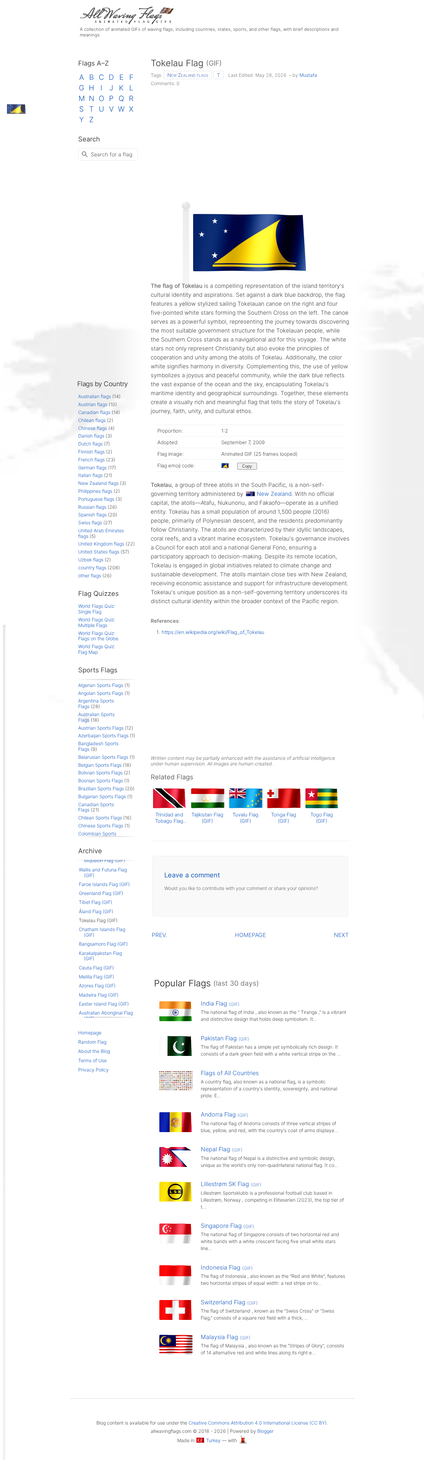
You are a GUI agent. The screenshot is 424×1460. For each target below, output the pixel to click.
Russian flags (92, 507)
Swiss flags (90, 522)
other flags (89, 575)
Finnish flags (91, 451)
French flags (91, 459)
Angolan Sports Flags (100, 693)
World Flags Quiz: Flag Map (96, 649)
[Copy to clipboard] (247, 466)
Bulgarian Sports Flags (102, 796)
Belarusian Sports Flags (103, 757)
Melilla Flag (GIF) (96, 976)
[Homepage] (126, 22)
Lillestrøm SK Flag (231, 1183)
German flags (92, 467)
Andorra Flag (224, 1114)
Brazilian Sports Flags (101, 788)
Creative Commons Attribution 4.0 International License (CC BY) (257, 1423)
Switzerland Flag (229, 1302)
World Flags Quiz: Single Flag (96, 608)
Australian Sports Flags (96, 717)
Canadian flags (94, 412)
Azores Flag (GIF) (97, 985)
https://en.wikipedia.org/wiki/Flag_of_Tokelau (213, 632)
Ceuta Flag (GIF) (96, 967)
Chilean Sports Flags (100, 817)
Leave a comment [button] (192, 875)
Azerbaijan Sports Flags (103, 735)
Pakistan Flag (225, 1038)
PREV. (159, 935)
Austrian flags (92, 404)
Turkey (213, 1440)
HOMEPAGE (250, 935)
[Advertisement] (250, 141)
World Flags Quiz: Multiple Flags (96, 622)
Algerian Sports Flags (100, 685)
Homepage (89, 1032)
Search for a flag (111, 154)
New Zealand (274, 494)
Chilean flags (92, 420)
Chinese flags (92, 428)
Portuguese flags (96, 499)
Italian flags (90, 475)
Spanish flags (92, 514)
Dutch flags (90, 443)
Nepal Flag (221, 1149)
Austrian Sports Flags (101, 728)
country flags (92, 567)
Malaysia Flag (225, 1336)
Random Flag (92, 1042)
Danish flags (91, 436)
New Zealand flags (187, 75)
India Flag (220, 1003)
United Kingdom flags (101, 544)
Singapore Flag (227, 1225)
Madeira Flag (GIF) (99, 995)
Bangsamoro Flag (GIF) (103, 944)
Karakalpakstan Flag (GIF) (100, 956)
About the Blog (94, 1051)
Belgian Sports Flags (100, 765)
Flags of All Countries (230, 1072)
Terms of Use (92, 1060)
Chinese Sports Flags (100, 825)
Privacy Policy (93, 1069)
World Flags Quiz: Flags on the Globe (98, 636)
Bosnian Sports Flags (100, 780)
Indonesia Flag (227, 1267)
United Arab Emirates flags (101, 533)
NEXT (341, 935)
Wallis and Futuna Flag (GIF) (103, 872)
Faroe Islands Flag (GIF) (104, 884)
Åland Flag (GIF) (96, 911)
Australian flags (94, 396)
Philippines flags (95, 491)
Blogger (265, 1431)
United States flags (98, 551)
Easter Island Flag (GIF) (104, 1004)
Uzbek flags (90, 559)
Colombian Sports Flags (97, 836)
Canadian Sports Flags (96, 807)
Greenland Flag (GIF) (101, 893)
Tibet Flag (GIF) (95, 902)
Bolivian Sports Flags (100, 772)
